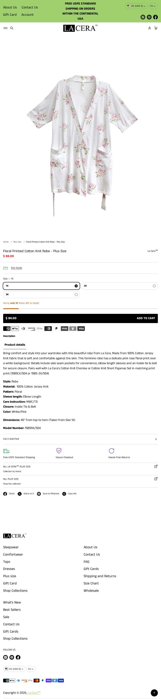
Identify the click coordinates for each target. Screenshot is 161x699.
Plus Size (17, 241)
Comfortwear (13, 554)
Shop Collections (15, 590)
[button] (12, 28)
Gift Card (10, 14)
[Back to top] (154, 692)
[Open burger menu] (5, 28)
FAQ (86, 561)
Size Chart (91, 583)
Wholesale (91, 590)
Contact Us (30, 7)
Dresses (9, 568)
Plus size (9, 576)
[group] (14, 345)
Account (27, 14)
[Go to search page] (12, 28)
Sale (6, 617)
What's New (12, 602)
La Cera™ (34, 693)
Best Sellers (12, 609)
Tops (6, 561)
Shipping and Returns (100, 576)
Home (6, 241)
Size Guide (16, 268)
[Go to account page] (149, 28)
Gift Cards (91, 568)
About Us (10, 7)
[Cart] (155, 28)
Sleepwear (11, 547)
